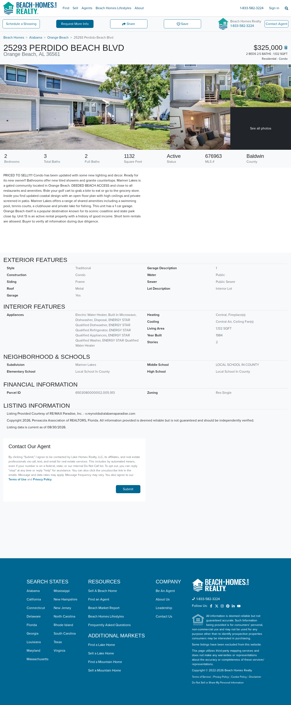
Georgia (32, 633)
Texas (58, 642)
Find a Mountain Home (105, 662)
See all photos (260, 128)
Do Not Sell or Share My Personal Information (218, 682)
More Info (75, 24)
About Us (163, 599)
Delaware (34, 616)
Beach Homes (13, 37)
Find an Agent (98, 599)
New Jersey (62, 608)
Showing (21, 24)
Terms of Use (17, 479)
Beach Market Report (104, 608)
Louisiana (34, 642)
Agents (87, 8)
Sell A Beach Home (102, 591)
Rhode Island (63, 625)
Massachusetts (37, 659)
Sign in (274, 8)
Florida (32, 625)
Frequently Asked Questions (109, 625)
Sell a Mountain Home (104, 670)
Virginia (59, 650)
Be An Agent (165, 591)
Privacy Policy (42, 479)
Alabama (35, 37)
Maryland (33, 650)
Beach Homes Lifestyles (113, 8)
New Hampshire (65, 599)
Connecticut (36, 608)
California (34, 599)
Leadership (164, 608)
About (139, 8)
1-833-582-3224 (252, 8)
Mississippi (62, 591)
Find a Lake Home (101, 645)
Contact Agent (276, 24)
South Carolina (65, 633)
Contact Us (164, 616)
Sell (75, 8)
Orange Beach (58, 37)
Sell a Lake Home (101, 653)
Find (66, 8)
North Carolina (64, 616)
